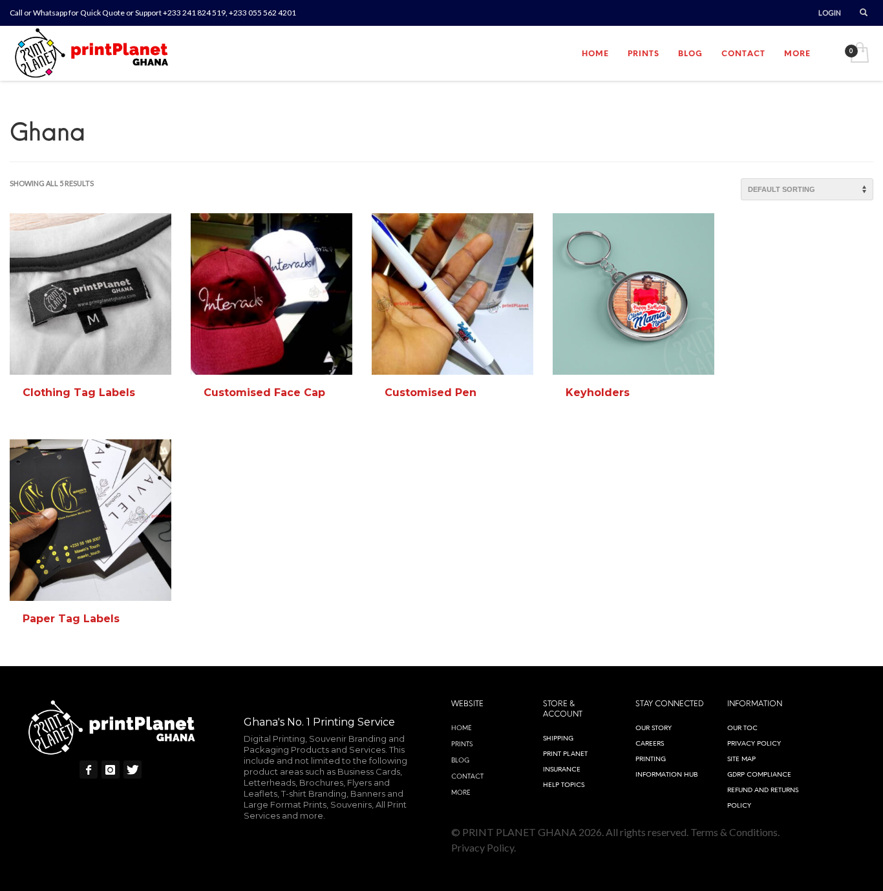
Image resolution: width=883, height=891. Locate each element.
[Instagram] (110, 769)
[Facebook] (89, 769)
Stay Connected (669, 703)
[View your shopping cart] (858, 54)
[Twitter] (132, 769)
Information (754, 703)
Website (467, 703)
